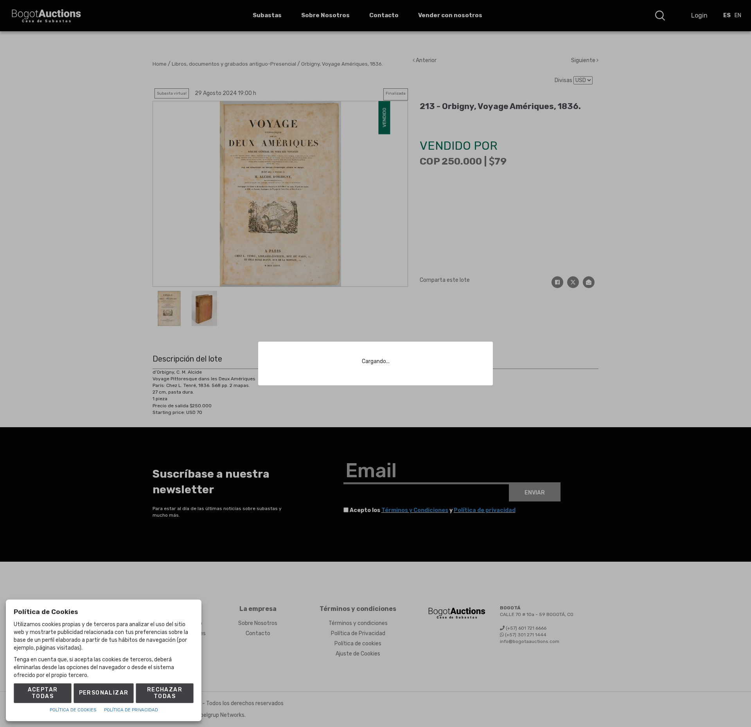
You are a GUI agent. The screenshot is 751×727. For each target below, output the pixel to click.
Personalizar (104, 692)
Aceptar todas (43, 693)
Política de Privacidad (131, 710)
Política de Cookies (73, 710)
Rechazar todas (164, 693)
